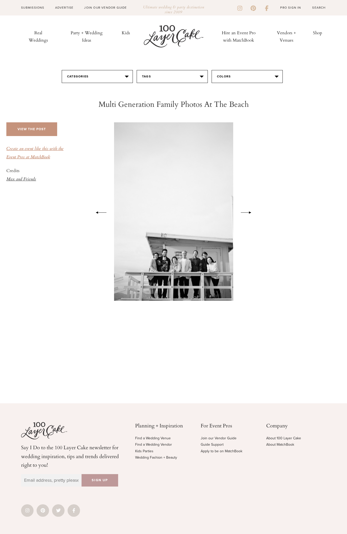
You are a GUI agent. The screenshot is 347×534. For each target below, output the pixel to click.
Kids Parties (144, 451)
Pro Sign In (290, 7)
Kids (126, 32)
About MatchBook (280, 444)
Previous (98, 212)
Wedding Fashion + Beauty (156, 457)
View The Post (32, 129)
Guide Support (212, 444)
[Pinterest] (253, 7)
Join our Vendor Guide (218, 438)
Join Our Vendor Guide (105, 7)
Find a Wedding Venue (153, 438)
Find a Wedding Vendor (153, 444)
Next (249, 212)
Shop (317, 32)
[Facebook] (267, 7)
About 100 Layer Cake (283, 438)
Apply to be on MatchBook (221, 451)
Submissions (32, 7)
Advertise (64, 7)
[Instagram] (240, 7)
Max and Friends (21, 179)
